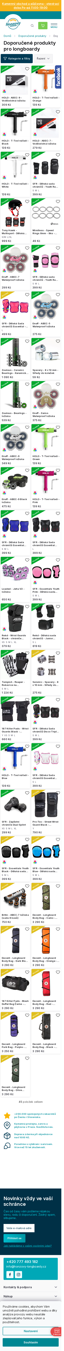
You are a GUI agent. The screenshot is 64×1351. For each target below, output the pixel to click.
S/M (4, 237)
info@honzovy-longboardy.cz (26, 1266)
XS (3, 642)
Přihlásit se (14, 1238)
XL (15, 642)
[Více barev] (15, 80)
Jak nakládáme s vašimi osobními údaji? (28, 1245)
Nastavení (31, 1331)
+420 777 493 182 (22, 1262)
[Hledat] (32, 25)
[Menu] (54, 25)
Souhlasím (31, 1342)
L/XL (9, 237)
